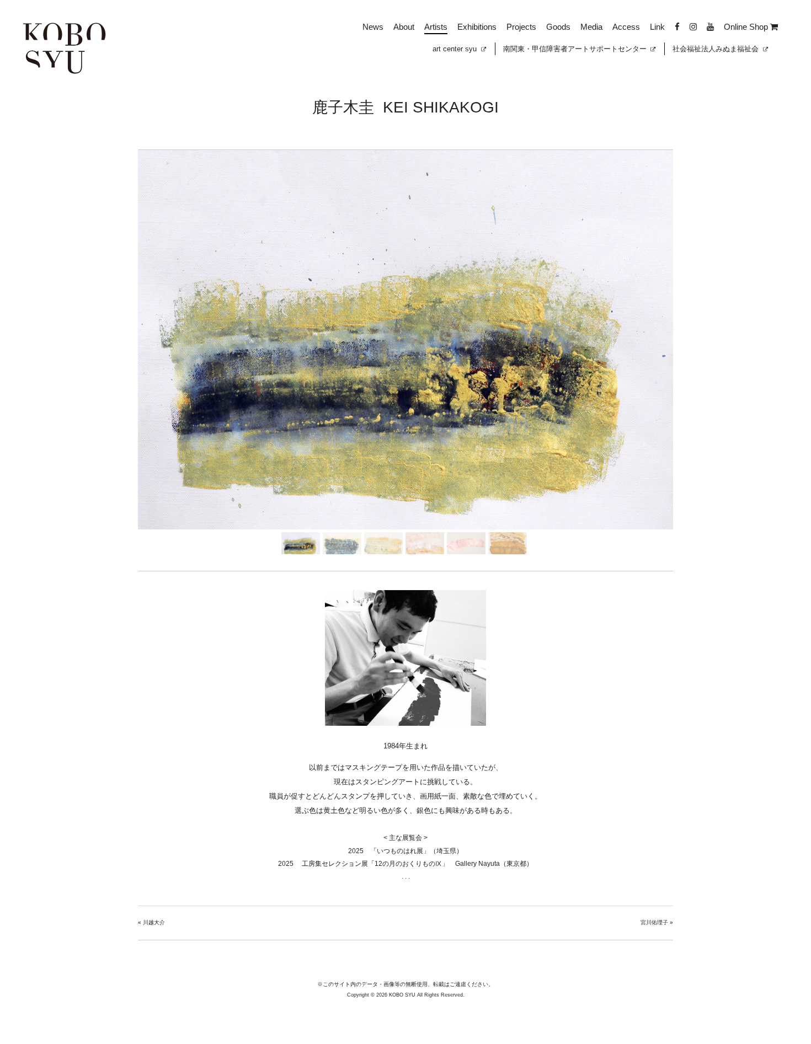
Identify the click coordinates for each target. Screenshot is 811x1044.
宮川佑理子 (654, 922)
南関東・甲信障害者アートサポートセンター (576, 49)
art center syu (456, 49)
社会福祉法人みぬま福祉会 (717, 49)
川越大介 (154, 922)
